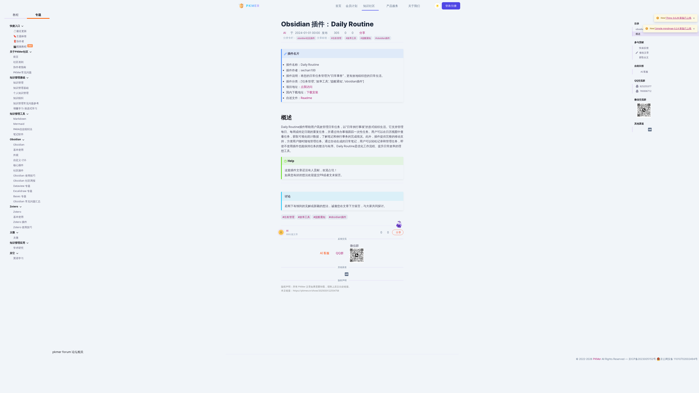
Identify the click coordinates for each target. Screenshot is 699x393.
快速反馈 (644, 47)
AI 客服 (644, 71)
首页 (338, 6)
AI (284, 33)
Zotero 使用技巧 (22, 227)
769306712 (645, 91)
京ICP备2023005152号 (642, 358)
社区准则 (18, 62)
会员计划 (351, 6)
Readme (306, 98)
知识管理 (18, 82)
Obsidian (18, 144)
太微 (15, 237)
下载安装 (312, 92)
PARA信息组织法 (22, 129)
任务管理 (336, 38)
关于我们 (414, 6)
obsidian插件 (382, 38)
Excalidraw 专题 (22, 191)
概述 (638, 33)
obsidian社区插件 (306, 38)
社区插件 (18, 170)
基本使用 (18, 149)
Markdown (19, 118)
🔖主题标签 (20, 36)
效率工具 (351, 38)
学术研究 (18, 247)
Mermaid (18, 124)
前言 (15, 56)
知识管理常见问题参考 (26, 103)
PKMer (597, 358)
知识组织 (18, 98)
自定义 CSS (19, 160)
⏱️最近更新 (20, 31)
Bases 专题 (19, 196)
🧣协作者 (18, 41)
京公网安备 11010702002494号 (679, 358)
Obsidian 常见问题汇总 (26, 201)
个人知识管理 (21, 93)
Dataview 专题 (21, 186)
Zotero (17, 211)
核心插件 (18, 165)
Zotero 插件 (20, 222)
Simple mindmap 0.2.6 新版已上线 (673, 28)
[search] (428, 5)
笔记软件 (18, 134)
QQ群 (339, 253)
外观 (15, 155)
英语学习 (18, 258)
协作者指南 (19, 67)
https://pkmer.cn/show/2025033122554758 (316, 290)
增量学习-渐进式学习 (25, 108)
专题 (38, 15)
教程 (16, 15)
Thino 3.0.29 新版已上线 (678, 17)
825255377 (645, 86)
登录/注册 (451, 5)
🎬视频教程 (22, 46)
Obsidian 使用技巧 (24, 175)
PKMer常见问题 (22, 72)
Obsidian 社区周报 (24, 180)
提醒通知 (366, 38)
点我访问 (306, 87)
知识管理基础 (21, 88)
